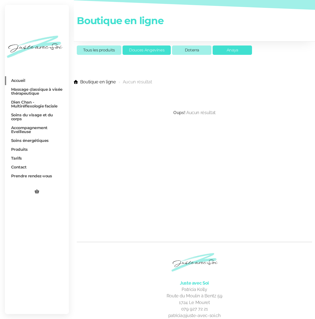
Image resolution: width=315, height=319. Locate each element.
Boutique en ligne (98, 81)
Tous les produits (99, 50)
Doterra (192, 50)
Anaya (232, 50)
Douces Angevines (146, 50)
